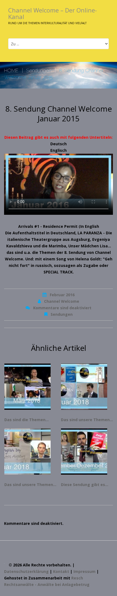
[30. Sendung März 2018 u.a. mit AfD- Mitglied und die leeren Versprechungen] (30, 387)
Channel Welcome (61, 301)
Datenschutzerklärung (26, 571)
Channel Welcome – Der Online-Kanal (52, 13)
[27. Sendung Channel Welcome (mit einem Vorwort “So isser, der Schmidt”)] (87, 451)
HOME (11, 70)
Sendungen (38, 70)
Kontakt (61, 571)
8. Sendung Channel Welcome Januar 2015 (58, 113)
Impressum (84, 571)
